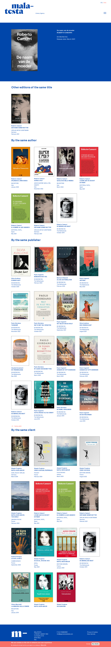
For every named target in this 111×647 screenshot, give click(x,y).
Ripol (36, 563)
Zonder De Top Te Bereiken (66, 370)
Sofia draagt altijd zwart (44, 412)
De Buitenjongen (85, 414)
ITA (101, 2)
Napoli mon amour (17, 470)
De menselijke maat (64, 226)
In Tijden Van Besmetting (43, 369)
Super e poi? (38, 180)
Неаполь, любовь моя (42, 560)
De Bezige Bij (61, 229)
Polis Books (61, 472)
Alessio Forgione (16, 468)
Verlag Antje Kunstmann (19, 130)
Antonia (82, 280)
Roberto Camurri (64, 33)
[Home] (19, 8)
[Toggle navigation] (105, 13)
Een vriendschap (85, 325)
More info (43, 645)
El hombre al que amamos (20, 227)
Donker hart (16, 280)
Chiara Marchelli (16, 604)
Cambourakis (16, 561)
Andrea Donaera (16, 556)
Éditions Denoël (85, 472)
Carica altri (18, 426)
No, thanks (95, 643)
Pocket (36, 473)
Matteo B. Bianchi (62, 278)
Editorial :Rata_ (85, 185)
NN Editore (15, 183)
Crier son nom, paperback (43, 470)
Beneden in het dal (40, 276)
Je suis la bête (16, 558)
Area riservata (91, 634)
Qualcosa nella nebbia (65, 180)
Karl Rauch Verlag (18, 473)
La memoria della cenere (20, 606)
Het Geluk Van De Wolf (65, 323)
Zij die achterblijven (64, 279)
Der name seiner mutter (19, 127)
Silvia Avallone (15, 278)
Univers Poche (16, 519)
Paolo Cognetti (39, 274)
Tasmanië (14, 325)
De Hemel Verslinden (64, 409)
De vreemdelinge (17, 370)
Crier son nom (85, 470)
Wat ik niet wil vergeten (42, 325)
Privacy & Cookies (92, 632)
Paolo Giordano (16, 323)
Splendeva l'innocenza (19, 180)
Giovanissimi (61, 606)
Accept (88, 644)
